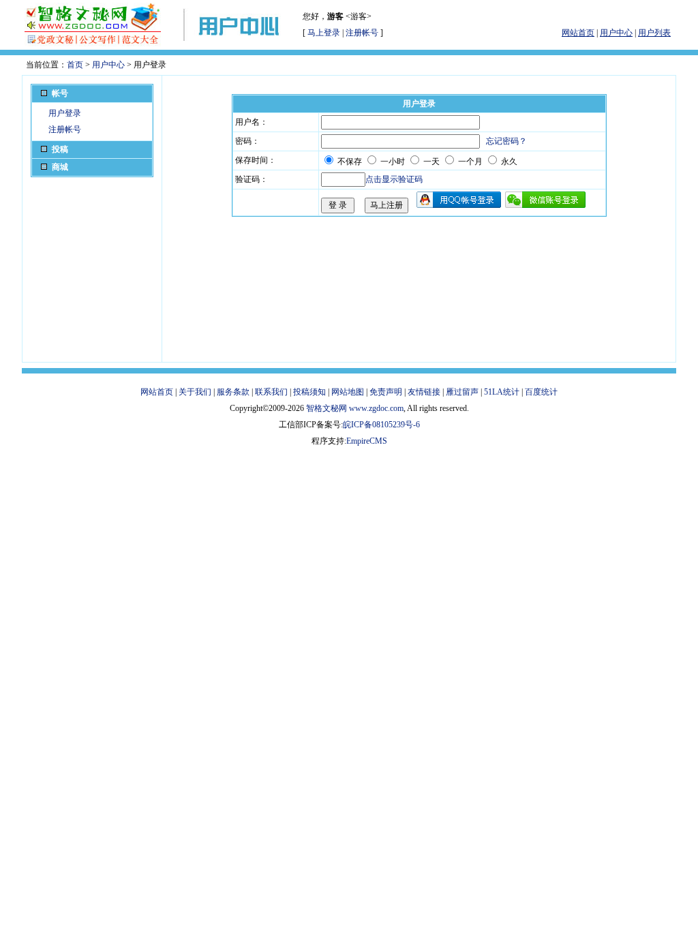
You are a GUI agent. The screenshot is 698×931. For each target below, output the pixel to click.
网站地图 (347, 392)
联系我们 (271, 392)
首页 (75, 65)
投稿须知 (309, 392)
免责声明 (385, 392)
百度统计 (541, 392)
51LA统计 (501, 392)
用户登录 (64, 113)
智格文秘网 (326, 408)
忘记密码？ (506, 141)
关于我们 (195, 392)
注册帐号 (362, 32)
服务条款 (233, 392)
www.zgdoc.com (376, 408)
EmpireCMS (366, 441)
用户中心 (108, 65)
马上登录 (323, 32)
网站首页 (156, 392)
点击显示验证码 (394, 179)
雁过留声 (462, 392)
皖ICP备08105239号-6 (381, 424)
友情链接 (424, 392)
